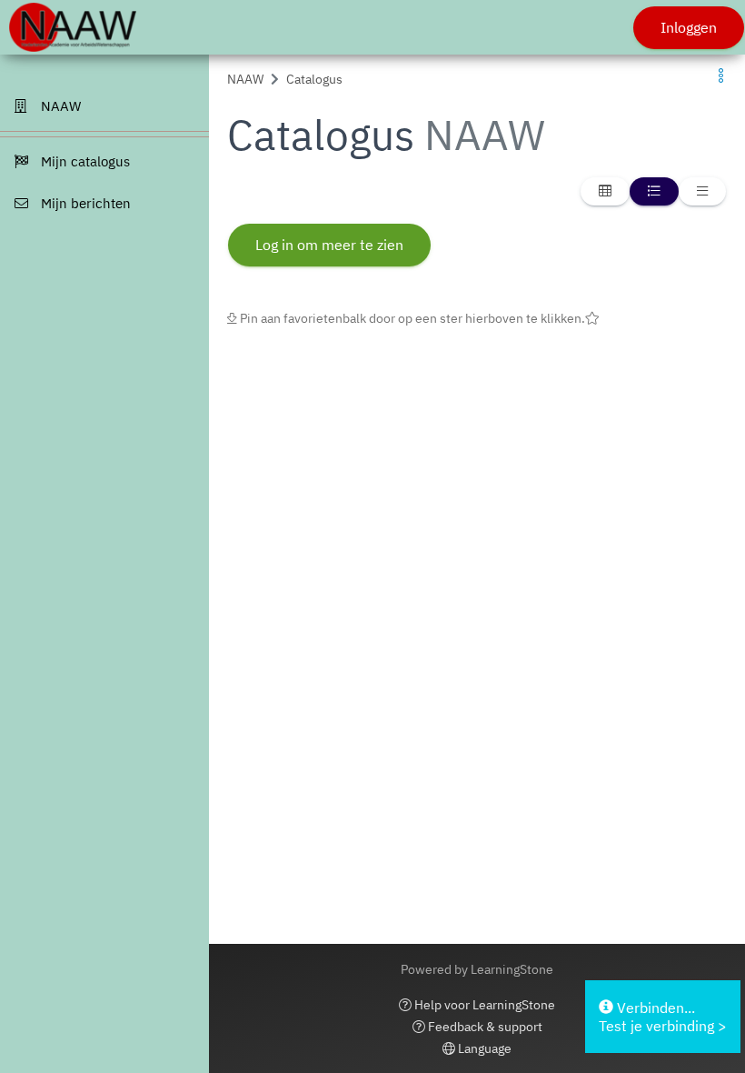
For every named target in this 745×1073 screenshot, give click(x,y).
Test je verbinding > (663, 1026)
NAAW (245, 79)
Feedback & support (483, 1026)
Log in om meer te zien (329, 245)
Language (483, 1048)
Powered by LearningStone (477, 969)
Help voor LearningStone (483, 1005)
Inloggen (689, 27)
